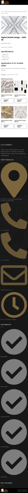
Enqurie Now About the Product (6, 100)
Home (2, 11)
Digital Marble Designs (15, 11)
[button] (24, 18)
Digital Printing (7, 11)
